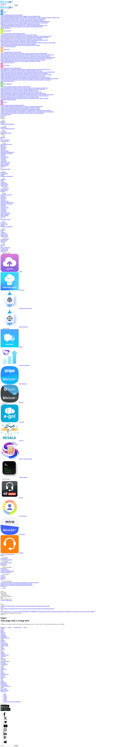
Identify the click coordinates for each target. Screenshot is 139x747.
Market (2, 681)
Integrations (3, 251)
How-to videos (4, 643)
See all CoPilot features (6, 114)
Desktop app (3, 683)
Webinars (3, 641)
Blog (2, 651)
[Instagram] (5, 731)
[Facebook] (4, 715)
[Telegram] (5, 723)
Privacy (5, 696)
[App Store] (5, 707)
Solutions (3, 653)
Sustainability (4, 636)
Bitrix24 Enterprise (5, 637)
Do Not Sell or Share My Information (12, 701)
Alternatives (3, 656)
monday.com (3, 669)
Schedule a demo (4, 645)
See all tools (3, 115)
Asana (2, 666)
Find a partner (4, 688)
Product (2, 630)
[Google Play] (5, 710)
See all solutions (4, 250)
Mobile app (3, 682)
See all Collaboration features (7, 62)
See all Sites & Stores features (7, 81)
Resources (3, 658)
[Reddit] (5, 743)
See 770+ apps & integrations (7, 554)
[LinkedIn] (5, 735)
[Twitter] (5, 719)
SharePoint (3, 677)
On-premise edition (5, 661)
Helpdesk (3, 640)
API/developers (4, 684)
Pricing (2, 117)
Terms (4, 695)
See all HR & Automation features (8, 99)
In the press (3, 635)
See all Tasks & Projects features (8, 46)
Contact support (4, 644)
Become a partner (5, 690)
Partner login (3, 691)
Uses (2, 657)
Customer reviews (5, 654)
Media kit (3, 632)
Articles (2, 652)
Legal (4, 693)
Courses (2, 648)
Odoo (2, 678)
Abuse (4, 700)
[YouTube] (5, 727)
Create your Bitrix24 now (6, 600)
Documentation (4, 664)
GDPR (5, 697)
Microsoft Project (4, 674)
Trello (2, 671)
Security (5, 699)
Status (2, 647)
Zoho (2, 670)
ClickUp (2, 667)
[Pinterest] (4, 739)
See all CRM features (5, 28)
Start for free (3, 3)
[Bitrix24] (7, 2)
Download (3, 662)
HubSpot (3, 673)
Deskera (2, 675)
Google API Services (5, 686)
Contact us (3, 634)
